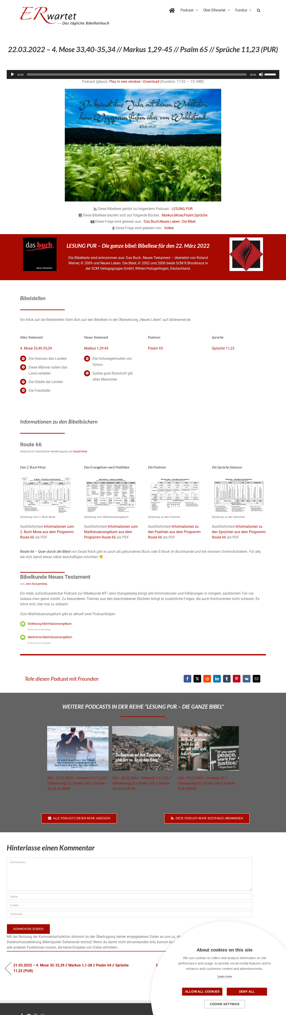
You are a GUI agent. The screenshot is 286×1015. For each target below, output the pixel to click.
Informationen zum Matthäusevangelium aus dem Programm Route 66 (111, 531)
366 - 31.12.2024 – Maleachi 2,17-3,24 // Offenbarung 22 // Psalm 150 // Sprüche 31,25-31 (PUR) (77, 783)
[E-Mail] (256, 679)
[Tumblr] (227, 679)
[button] (258, 9)
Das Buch (151, 221)
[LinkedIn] (217, 679)
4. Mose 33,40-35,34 (36, 348)
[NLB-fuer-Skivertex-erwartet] (246, 239)
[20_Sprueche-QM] (239, 477)
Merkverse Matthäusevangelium (50, 637)
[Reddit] (207, 679)
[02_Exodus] (47, 477)
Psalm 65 (155, 348)
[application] (143, 74)
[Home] (172, 9)
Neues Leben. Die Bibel (178, 221)
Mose (178, 215)
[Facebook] (187, 679)
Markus (168, 215)
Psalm (189, 215)
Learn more (224, 976)
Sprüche (200, 215)
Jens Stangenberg (36, 583)
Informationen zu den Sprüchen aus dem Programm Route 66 (239, 531)
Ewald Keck (80, 451)
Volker (169, 228)
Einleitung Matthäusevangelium (50, 623)
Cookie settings (224, 1004)
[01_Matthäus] (111, 477)
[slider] (271, 74)
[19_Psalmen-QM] (175, 477)
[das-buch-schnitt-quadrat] (40, 239)
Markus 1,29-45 (96, 348)
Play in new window (125, 81)
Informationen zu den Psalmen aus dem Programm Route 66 (174, 531)
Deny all (247, 991)
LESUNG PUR (182, 209)
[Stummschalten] (261, 74)
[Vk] (247, 679)
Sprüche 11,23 (223, 348)
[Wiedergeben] (12, 74)
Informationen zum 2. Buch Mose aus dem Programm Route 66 (47, 531)
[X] (197, 679)
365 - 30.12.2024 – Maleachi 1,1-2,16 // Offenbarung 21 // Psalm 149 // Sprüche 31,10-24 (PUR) (141, 783)
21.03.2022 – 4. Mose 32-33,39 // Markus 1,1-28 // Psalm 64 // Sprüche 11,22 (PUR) (71, 968)
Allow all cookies (202, 991)
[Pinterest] (237, 679)
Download (151, 81)
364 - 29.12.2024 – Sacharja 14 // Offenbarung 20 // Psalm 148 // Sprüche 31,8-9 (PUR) (206, 783)
